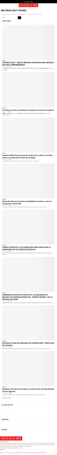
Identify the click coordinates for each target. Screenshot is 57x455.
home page (21, 14)
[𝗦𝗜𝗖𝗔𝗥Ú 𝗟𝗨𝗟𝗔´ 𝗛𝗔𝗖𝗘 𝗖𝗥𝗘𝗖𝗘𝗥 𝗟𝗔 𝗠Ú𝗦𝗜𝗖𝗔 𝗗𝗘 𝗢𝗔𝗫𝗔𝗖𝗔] (28, 42)
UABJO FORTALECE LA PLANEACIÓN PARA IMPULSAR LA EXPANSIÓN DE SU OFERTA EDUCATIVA (26, 248)
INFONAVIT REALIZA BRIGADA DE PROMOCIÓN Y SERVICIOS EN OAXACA (28, 344)
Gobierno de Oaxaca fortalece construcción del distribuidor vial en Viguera (28, 390)
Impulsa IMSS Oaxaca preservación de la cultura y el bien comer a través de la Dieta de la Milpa (27, 156)
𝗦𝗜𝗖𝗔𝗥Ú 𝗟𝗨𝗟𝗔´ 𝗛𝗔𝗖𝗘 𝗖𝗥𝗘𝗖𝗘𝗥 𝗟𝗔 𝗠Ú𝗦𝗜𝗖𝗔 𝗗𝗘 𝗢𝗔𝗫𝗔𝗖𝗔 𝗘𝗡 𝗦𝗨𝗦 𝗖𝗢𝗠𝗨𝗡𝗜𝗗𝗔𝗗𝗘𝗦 (28, 63)
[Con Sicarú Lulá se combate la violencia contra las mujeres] (28, 89)
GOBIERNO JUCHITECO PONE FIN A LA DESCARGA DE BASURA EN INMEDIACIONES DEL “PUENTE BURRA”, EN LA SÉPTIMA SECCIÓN (27, 297)
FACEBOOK (5, 419)
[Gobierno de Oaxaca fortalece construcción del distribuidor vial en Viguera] (28, 368)
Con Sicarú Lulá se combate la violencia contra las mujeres (28, 110)
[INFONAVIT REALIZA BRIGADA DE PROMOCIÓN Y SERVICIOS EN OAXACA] (28, 322)
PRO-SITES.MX (42, 452)
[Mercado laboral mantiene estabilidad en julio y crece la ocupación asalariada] (28, 180)
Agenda (4, 60)
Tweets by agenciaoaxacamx (8, 432)
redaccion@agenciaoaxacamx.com (15, 448)
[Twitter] (1, 451)
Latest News (6, 21)
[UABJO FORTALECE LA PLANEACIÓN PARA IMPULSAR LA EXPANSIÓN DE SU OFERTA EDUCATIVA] (28, 226)
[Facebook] (0, 451)
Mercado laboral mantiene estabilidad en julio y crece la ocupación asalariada (27, 202)
